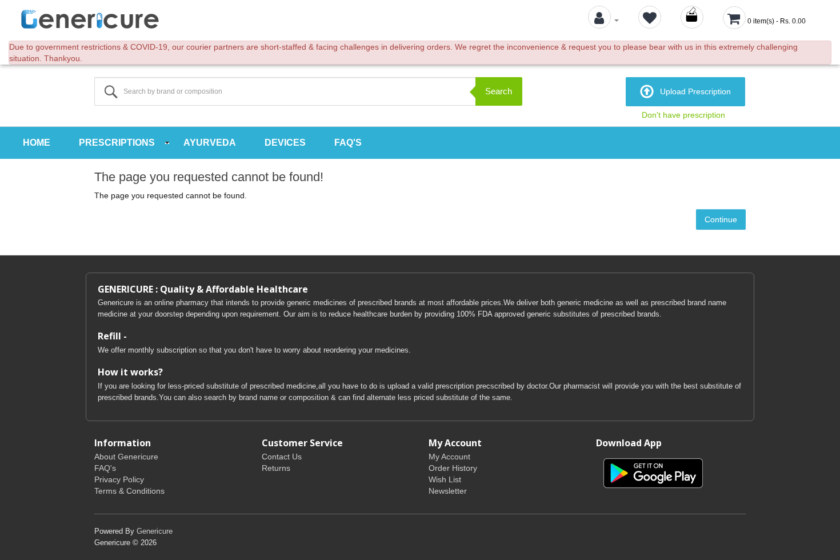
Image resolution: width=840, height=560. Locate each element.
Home (36, 142)
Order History (453, 468)
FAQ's (348, 142)
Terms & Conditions (129, 490)
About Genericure (126, 456)
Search (498, 91)
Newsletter (448, 490)
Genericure (155, 531)
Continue (721, 219)
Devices (285, 142)
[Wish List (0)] (649, 20)
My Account (449, 456)
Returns (276, 468)
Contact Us (282, 456)
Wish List (445, 479)
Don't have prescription (683, 114)
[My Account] (603, 20)
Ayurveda (209, 142)
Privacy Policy (119, 479)
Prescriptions (117, 142)
